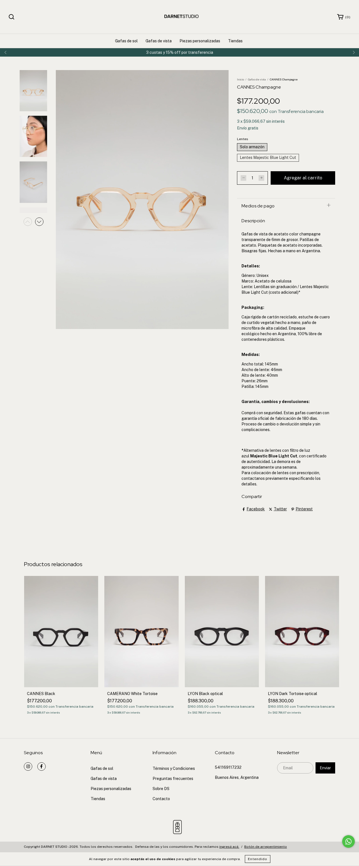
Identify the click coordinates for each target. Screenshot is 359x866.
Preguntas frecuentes (173, 778)
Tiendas (235, 41)
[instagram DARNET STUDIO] (28, 766)
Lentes (242, 139)
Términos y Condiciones (174, 768)
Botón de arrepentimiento (265, 847)
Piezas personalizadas (200, 41)
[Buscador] (11, 16)
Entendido (257, 859)
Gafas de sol (126, 41)
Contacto (161, 798)
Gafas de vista (159, 41)
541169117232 (228, 767)
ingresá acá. (229, 847)
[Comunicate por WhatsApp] (348, 841)
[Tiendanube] (317, 847)
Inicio (240, 79)
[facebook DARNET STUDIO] (41, 766)
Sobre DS (161, 788)
